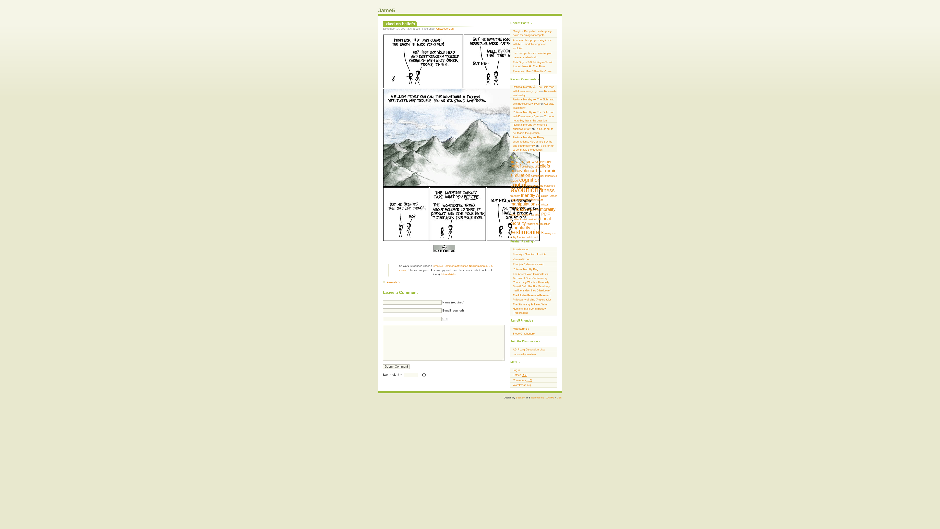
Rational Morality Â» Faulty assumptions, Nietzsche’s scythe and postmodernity (532, 141)
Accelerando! (521, 249)
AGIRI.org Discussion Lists (529, 349)
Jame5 (386, 10)
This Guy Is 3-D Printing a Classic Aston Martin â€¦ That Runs (533, 64)
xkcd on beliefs (400, 23)
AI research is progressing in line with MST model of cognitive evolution (532, 44)
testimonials (527, 232)
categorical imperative (544, 175)
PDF (545, 214)
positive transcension (523, 219)
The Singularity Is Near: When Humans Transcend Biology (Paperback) (530, 308)
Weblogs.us (537, 397)
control (518, 185)
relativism (532, 223)
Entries (520, 374)
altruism (523, 161)
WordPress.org (522, 385)
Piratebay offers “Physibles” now (532, 71)
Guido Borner (549, 195)
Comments (522, 380)
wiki (529, 237)
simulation (544, 223)
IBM (520, 199)
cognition (529, 180)
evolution (524, 190)
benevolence (522, 170)
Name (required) (453, 302)
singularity (520, 227)
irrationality (530, 199)
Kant (540, 199)
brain (541, 170)
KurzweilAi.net (521, 259)
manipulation (522, 204)
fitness (547, 190)
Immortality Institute (524, 354)
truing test (550, 233)
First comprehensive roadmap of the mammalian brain (532, 55)
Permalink (393, 282)
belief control (529, 166)
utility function (518, 237)
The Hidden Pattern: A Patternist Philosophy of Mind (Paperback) (532, 297)
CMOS (514, 180)
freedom (515, 195)
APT (549, 162)
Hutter (514, 199)
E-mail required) (453, 310)
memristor (542, 204)
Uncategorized (445, 28)
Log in (516, 370)
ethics (539, 185)
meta (517, 208)
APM (535, 162)
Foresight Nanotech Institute (529, 254)
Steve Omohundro (524, 333)
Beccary (520, 397)
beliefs (543, 166)
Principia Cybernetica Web (528, 264)
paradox (535, 214)
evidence (549, 185)
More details (448, 274)
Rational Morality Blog (525, 269)
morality (547, 209)
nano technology (520, 214)
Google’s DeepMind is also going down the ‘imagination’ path (532, 33)
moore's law (532, 209)
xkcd (535, 237)
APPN (542, 162)
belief (515, 166)
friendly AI (530, 195)
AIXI (512, 162)
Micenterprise (521, 328)
